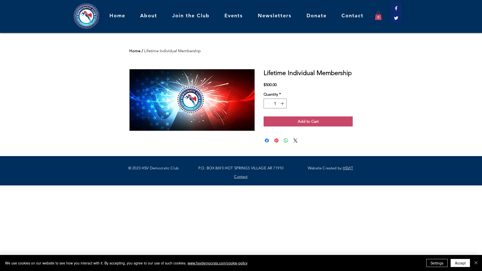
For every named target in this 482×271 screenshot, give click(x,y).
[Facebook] (396, 8)
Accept (460, 262)
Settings (437, 262)
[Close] (476, 263)
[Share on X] (295, 141)
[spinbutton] (275, 103)
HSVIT (348, 168)
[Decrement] (267, 103)
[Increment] (282, 103)
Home (135, 50)
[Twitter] (396, 18)
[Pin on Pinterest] (276, 141)
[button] (378, 16)
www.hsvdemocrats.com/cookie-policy (218, 262)
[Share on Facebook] (267, 141)
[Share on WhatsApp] (286, 141)
